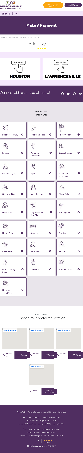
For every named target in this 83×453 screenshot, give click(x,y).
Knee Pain (7, 251)
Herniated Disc (9, 194)
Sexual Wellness (66, 269)
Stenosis (34, 233)
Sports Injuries (65, 153)
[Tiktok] (12, 13)
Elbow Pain (64, 194)
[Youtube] (15, 13)
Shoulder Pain (36, 194)
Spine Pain (35, 269)
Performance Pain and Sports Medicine (13, 37)
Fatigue (5, 153)
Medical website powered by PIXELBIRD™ (41, 446)
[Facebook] (6, 13)
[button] (73, 5)
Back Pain (34, 251)
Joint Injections (66, 212)
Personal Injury (9, 173)
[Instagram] (9, 13)
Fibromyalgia (65, 135)
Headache (7, 212)
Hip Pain (34, 173)
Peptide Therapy (10, 135)
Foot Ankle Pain (37, 135)
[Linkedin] (2, 13)
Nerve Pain (7, 233)
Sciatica (62, 233)
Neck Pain (63, 251)
